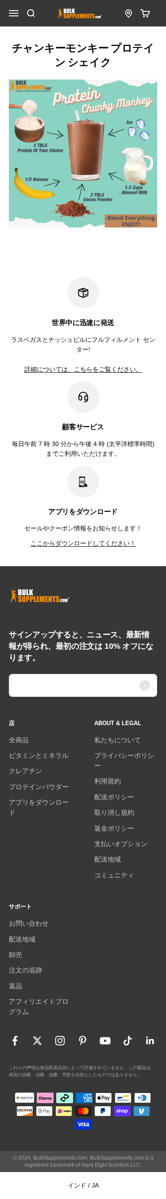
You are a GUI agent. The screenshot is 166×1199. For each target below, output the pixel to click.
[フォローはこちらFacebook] (15, 1041)
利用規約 (107, 781)
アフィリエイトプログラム (39, 1006)
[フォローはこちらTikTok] (128, 1041)
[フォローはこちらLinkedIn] (150, 1041)
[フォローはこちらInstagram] (60, 1041)
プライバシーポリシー (124, 760)
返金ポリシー (114, 828)
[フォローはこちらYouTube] (105, 1041)
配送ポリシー (114, 797)
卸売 (15, 954)
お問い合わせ (29, 923)
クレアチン (25, 771)
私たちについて (117, 740)
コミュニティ (114, 875)
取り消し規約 (114, 812)
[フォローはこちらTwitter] (37, 1041)
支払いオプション (120, 843)
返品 (15, 986)
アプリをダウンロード (39, 807)
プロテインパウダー (39, 787)
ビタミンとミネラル (39, 755)
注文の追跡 (25, 970)
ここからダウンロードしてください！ (83, 543)
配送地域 (107, 859)
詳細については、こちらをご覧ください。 (83, 369)
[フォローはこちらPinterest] (83, 1041)
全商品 (19, 740)
